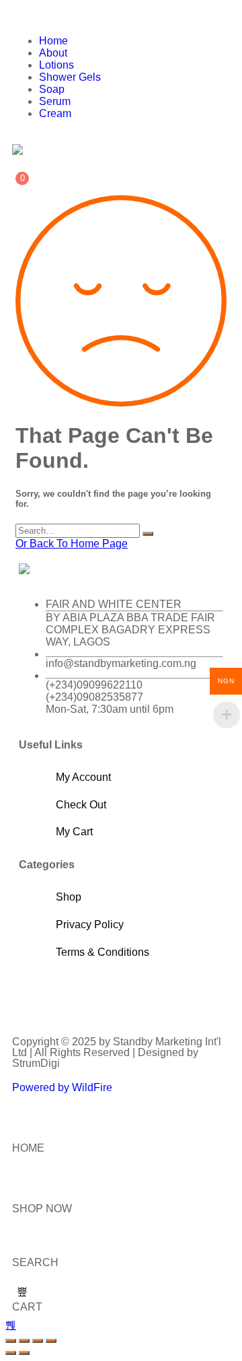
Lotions (56, 65)
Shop (68, 897)
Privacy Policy (90, 924)
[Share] (37, 1341)
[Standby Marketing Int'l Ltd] (17, 149)
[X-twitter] (72, 997)
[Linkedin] (144, 997)
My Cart (74, 831)
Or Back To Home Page (71, 543)
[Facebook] (35, 997)
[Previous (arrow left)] (10, 1353)
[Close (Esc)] (51, 1341)
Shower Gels (70, 77)
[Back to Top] (10, 1325)
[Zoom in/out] (10, 1341)
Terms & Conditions (102, 952)
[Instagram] (108, 997)
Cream (55, 113)
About (53, 53)
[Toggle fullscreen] (24, 1341)
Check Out (81, 804)
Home (53, 40)
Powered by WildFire (62, 1087)
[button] (121, 18)
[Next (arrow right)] (24, 1353)
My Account (83, 777)
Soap (52, 89)
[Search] (148, 534)
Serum (55, 101)
